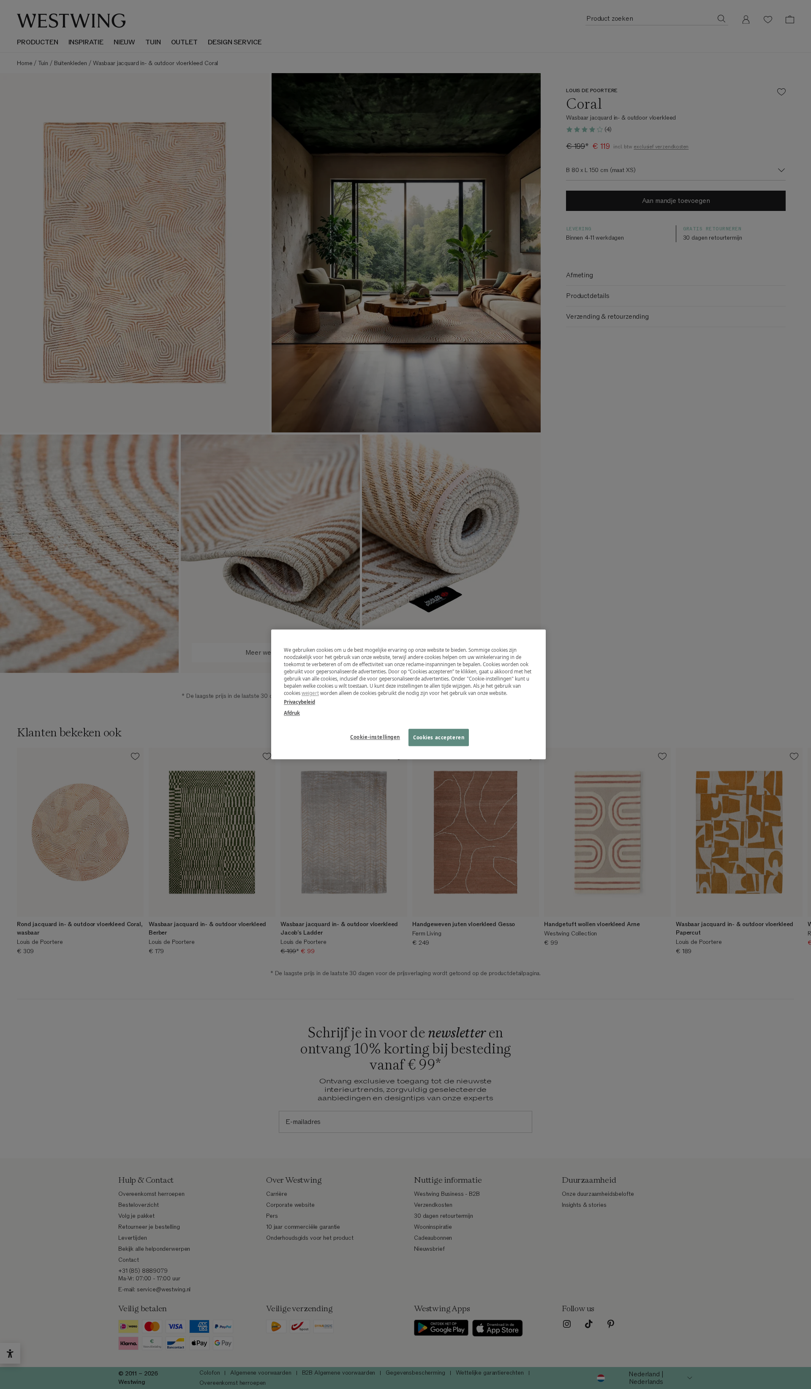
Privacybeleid (299, 702)
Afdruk (292, 713)
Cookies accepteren (438, 737)
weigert (310, 693)
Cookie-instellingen (375, 737)
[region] (408, 694)
